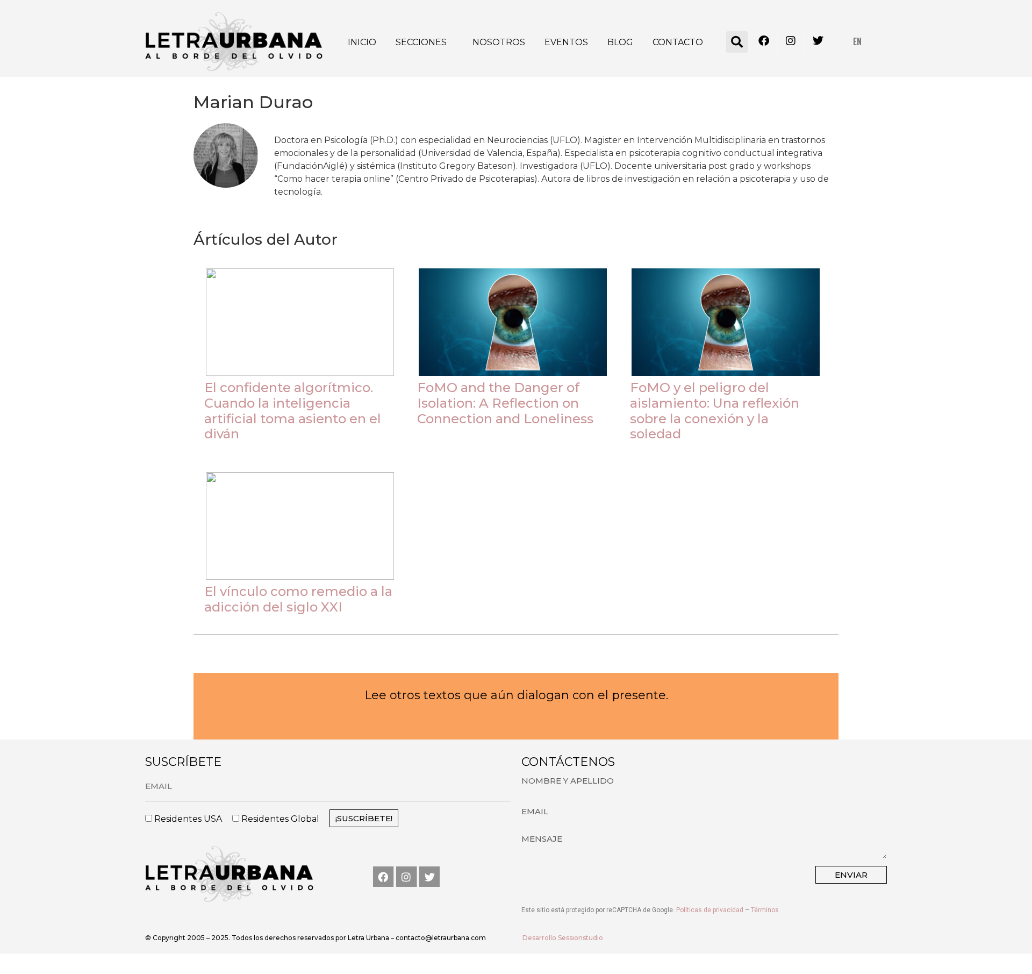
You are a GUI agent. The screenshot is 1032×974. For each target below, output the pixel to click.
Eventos (566, 42)
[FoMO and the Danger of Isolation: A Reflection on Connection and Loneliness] (512, 322)
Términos (765, 910)
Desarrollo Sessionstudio (562, 938)
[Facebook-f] (383, 876)
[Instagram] (406, 876)
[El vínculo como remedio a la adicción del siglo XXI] (300, 526)
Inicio (362, 42)
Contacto (678, 42)
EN (857, 41)
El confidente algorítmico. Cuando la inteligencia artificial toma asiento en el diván (292, 411)
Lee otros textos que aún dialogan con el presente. (516, 695)
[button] (737, 42)
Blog (620, 42)
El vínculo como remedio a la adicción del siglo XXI (298, 599)
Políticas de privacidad (709, 910)
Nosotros (498, 42)
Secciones (421, 42)
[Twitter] (429, 876)
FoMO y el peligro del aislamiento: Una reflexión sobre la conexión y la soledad (714, 411)
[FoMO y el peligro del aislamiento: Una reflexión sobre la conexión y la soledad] (725, 322)
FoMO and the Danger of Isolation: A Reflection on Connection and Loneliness (505, 403)
